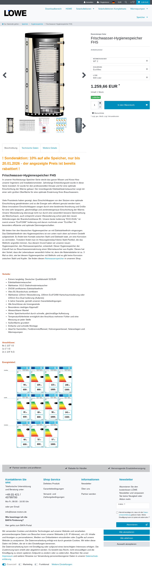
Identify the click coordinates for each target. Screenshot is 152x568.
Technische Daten (30, 148)
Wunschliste (99, 113)
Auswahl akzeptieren (126, 544)
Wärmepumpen (137, 9)
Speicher (141, 17)
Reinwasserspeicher (54, 258)
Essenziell (11, 564)
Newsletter (86, 483)
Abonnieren (132, 524)
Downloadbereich (53, 9)
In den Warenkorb (126, 105)
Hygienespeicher (37, 24)
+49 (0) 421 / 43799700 (13, 496)
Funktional (44, 564)
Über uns (85, 489)
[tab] (11, 148)
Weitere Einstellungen (62, 564)
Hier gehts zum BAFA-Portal (18, 525)
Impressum (7, 556)
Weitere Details (50, 148)
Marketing (27, 564)
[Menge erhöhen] (100, 103)
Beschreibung (10, 148)
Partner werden (88, 494)
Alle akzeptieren (126, 532)
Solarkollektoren (84, 9)
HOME (69, 9)
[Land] (113, 2)
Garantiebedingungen (53, 489)
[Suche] (126, 2)
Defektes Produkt (51, 483)
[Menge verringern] (100, 107)
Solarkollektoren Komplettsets (112, 9)
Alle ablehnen (126, 538)
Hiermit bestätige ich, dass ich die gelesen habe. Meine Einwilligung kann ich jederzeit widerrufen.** (134, 514)
